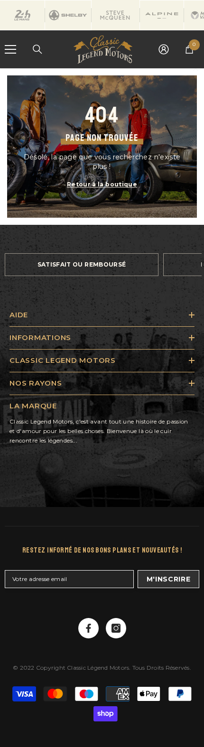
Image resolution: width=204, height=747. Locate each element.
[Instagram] (116, 628)
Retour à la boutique (102, 184)
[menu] (10, 49)
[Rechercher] (37, 49)
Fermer (195, 68)
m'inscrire (169, 579)
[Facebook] (88, 628)
